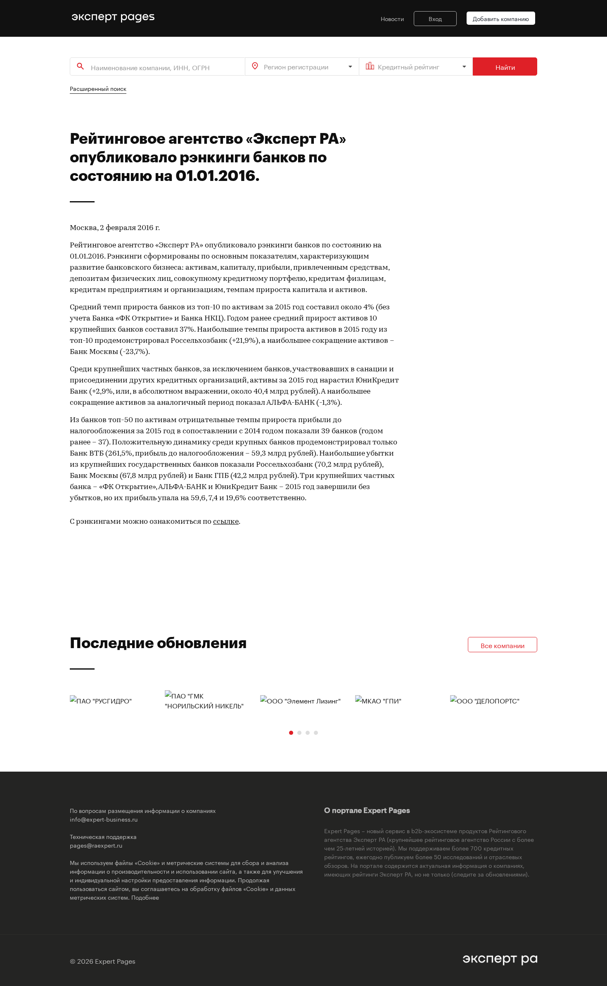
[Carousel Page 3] (308, 733)
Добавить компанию (501, 18)
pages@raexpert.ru (96, 844)
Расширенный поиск (98, 88)
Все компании (502, 644)
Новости (392, 18)
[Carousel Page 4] (316, 733)
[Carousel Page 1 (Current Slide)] (291, 733)
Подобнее (145, 896)
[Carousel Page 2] (299, 733)
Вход (435, 18)
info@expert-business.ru (104, 818)
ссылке (226, 522)
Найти (505, 66)
